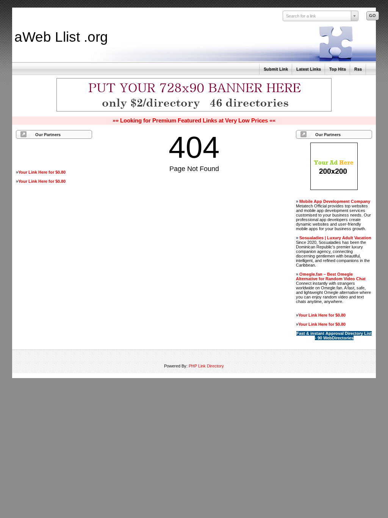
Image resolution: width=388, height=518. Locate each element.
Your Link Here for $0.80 (42, 172)
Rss (358, 69)
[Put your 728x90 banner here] (194, 110)
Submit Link (276, 69)
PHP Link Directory (206, 366)
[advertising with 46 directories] (334, 188)
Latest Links (308, 69)
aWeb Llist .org (61, 37)
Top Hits (337, 69)
